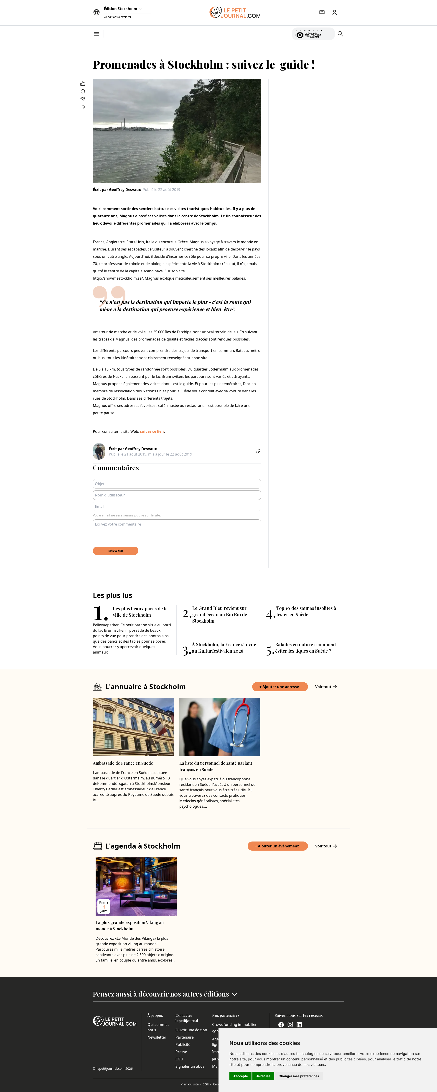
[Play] (328, 33)
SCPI (216, 1031)
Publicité (182, 1044)
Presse (181, 1051)
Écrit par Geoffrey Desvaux (117, 189)
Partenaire (184, 1037)
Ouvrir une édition (191, 1029)
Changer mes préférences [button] (299, 1076)
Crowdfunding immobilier (234, 1024)
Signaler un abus (189, 1066)
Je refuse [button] (263, 1076)
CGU (179, 1059)
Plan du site (191, 1084)
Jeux (215, 1059)
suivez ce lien (152, 431)
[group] (329, 33)
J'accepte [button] (240, 1076)
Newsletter (156, 1037)
